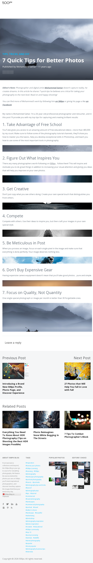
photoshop (30, 518)
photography (31, 474)
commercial (31, 496)
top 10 (29, 532)
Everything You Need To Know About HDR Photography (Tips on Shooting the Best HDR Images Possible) (15, 438)
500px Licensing (32, 468)
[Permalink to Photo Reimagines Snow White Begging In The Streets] (46, 427)
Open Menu (11, 2)
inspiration (30, 463)
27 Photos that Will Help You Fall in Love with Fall (75, 386)
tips (28, 493)
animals (29, 538)
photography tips (33, 491)
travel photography (33, 499)
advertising (30, 516)
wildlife (36, 538)
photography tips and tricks (35, 485)
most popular (31, 546)
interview (30, 552)
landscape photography (35, 477)
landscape (30, 513)
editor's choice (32, 510)
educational (38, 527)
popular (29, 543)
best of (29, 488)
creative (29, 527)
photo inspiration (33, 524)
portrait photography (34, 479)
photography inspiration (35, 521)
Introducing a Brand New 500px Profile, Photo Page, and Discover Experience (13, 388)
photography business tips (35, 549)
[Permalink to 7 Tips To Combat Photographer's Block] (77, 429)
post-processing (32, 535)
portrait (29, 507)
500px (52, 163)
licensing (30, 471)
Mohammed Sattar (26, 66)
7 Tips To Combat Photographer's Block (76, 435)
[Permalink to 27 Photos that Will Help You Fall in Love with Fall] (77, 379)
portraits (37, 482)
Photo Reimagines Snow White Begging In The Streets (46, 435)
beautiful (39, 513)
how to (29, 482)
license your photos (33, 466)
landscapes (31, 502)
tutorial (33, 493)
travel (36, 507)
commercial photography (35, 504)
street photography (33, 541)
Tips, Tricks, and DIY (15, 54)
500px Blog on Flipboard (8, 494)
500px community (33, 529)
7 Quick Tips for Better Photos (43, 60)
